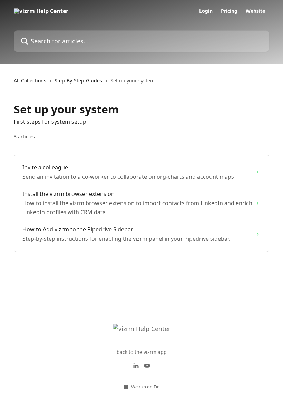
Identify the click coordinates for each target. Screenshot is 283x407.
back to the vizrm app (142, 352)
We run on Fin (145, 387)
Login (206, 11)
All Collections (30, 80)
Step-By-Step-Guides (78, 80)
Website (255, 11)
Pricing (229, 11)
